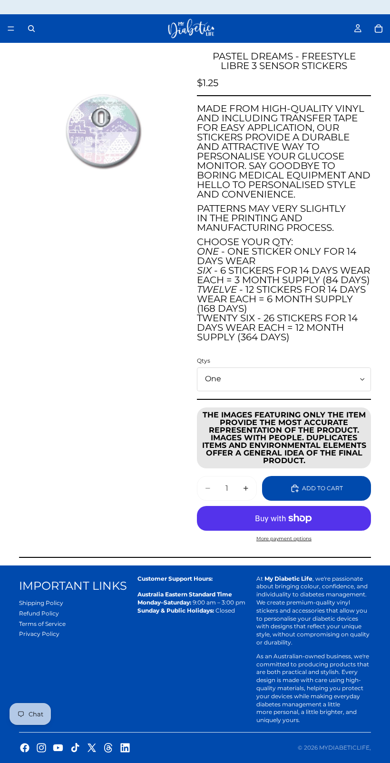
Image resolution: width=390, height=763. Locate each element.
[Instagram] (41, 747)
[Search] (31, 28)
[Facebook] (24, 747)
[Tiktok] (75, 747)
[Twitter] (92, 747)
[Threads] (108, 747)
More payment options (284, 538)
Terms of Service (42, 623)
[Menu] (11, 29)
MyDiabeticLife (344, 747)
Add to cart (322, 488)
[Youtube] (58, 747)
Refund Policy (39, 613)
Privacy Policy (39, 633)
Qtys (203, 360)
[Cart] (378, 28)
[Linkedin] (125, 747)
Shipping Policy (41, 602)
